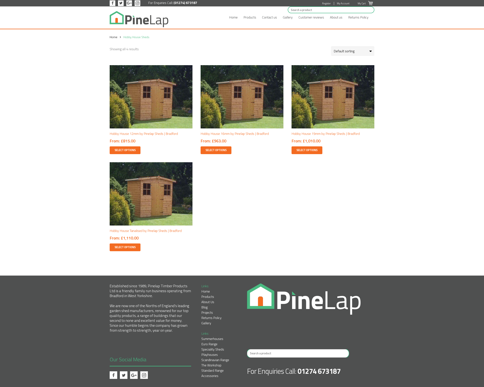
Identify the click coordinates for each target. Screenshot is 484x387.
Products (250, 17)
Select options (125, 150)
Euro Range (209, 344)
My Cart (362, 3)
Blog (204, 307)
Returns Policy (358, 17)
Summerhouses (212, 338)
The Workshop (211, 365)
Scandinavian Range (215, 359)
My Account (343, 3)
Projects (207, 312)
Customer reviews (311, 17)
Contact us (269, 17)
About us (336, 17)
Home (233, 17)
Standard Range (212, 370)
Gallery (288, 17)
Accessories (209, 375)
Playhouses (209, 354)
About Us (207, 301)
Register (326, 3)
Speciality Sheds (212, 349)
